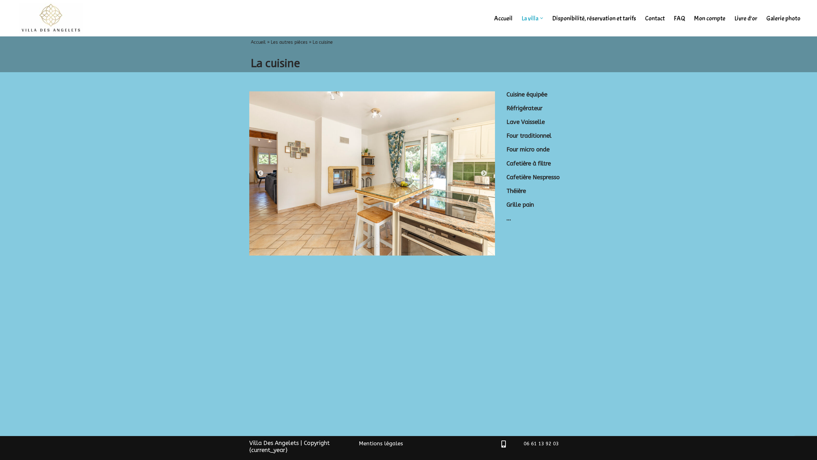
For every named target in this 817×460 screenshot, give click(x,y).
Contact (655, 18)
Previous (260, 173)
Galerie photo (783, 18)
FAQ (679, 18)
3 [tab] (377, 246)
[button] (541, 18)
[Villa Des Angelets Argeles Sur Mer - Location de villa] (52, 18)
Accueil (503, 18)
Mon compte (709, 18)
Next (484, 173)
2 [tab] (367, 246)
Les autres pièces (289, 42)
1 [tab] (358, 246)
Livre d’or (745, 18)
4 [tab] (386, 246)
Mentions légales (381, 443)
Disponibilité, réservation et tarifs (594, 18)
